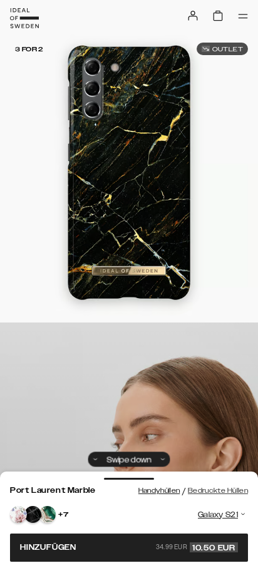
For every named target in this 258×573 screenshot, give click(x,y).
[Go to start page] (24, 18)
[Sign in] (192, 15)
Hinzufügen (127, 547)
